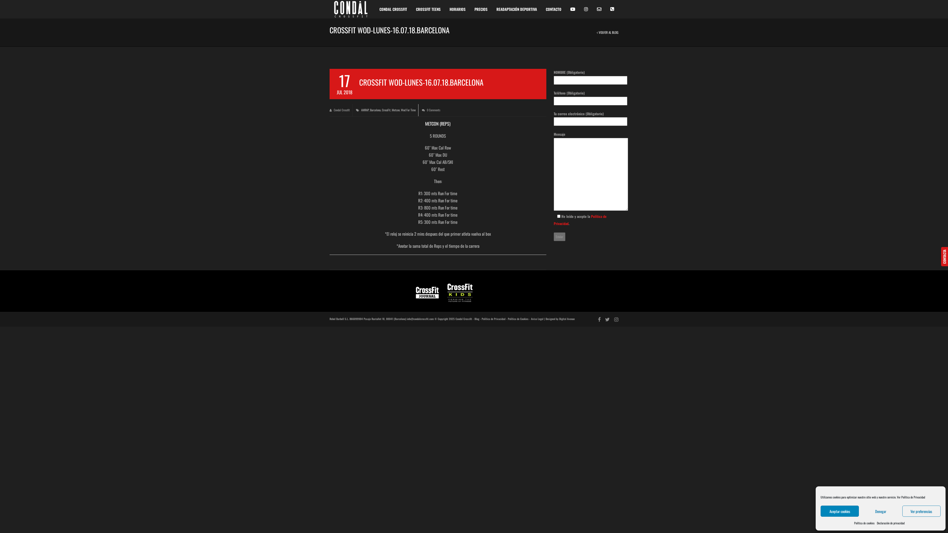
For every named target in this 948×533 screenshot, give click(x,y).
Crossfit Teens (428, 9)
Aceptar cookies (840, 511)
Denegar (880, 511)
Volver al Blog (608, 32)
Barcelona (375, 110)
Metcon (396, 110)
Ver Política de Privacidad (911, 497)
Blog (476, 319)
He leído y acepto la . (580, 220)
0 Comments (433, 110)
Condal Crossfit (341, 110)
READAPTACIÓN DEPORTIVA (516, 9)
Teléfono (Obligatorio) (569, 92)
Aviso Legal (537, 319)
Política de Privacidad (493, 319)
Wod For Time (408, 110)
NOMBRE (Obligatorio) (569, 72)
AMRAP (365, 110)
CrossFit (386, 110)
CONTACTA (944, 256)
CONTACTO (553, 9)
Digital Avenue (567, 319)
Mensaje (559, 134)
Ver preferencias (921, 511)
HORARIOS (458, 9)
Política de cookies (864, 523)
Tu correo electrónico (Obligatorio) (579, 113)
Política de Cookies (518, 319)
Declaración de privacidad (891, 523)
